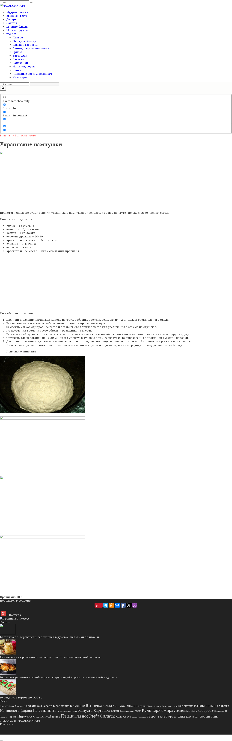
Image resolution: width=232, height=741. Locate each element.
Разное (81, 716)
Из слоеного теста (67, 710)
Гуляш (150, 706)
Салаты (11, 23)
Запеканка (185, 706)
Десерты (12, 19)
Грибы (17, 52)
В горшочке (61, 706)
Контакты (7, 724)
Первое (18, 37)
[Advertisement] (116, 285)
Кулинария (20, 77)
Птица (17, 70)
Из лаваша (221, 706)
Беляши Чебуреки (7, 706)
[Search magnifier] (3, 88)
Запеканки (20, 63)
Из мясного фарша (16, 710)
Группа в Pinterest (16, 618)
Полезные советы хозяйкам (32, 73)
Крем (137, 710)
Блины (19, 706)
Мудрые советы (17, 12)
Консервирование (127, 711)
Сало (119, 716)
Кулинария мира (157, 710)
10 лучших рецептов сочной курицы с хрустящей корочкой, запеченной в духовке (58, 677)
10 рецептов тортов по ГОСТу (21, 697)
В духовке (77, 706)
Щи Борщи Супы (206, 716)
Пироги (12, 716)
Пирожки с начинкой (34, 716)
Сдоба (127, 716)
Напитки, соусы (24, 66)
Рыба (94, 716)
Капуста (85, 710)
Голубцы (142, 705)
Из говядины (204, 706)
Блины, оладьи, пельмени (31, 48)
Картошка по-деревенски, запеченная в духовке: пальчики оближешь (50, 637)
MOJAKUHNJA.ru (29, 720)
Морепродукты (17, 30)
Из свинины (44, 710)
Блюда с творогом (25, 44)
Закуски (18, 59)
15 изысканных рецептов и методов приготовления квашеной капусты (50, 657)
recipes (11, 34)
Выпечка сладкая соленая (111, 705)
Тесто (161, 716)
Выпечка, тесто (17, 15)
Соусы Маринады (139, 717)
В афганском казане (38, 706)
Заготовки (20, 55)
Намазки (219, 710)
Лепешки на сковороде (194, 710)
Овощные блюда (24, 41)
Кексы (115, 710)
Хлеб (191, 716)
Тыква (182, 716)
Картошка (101, 710)
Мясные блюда (17, 26)
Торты (171, 716)
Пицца (56, 716)
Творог (152, 716)
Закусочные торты (170, 706)
